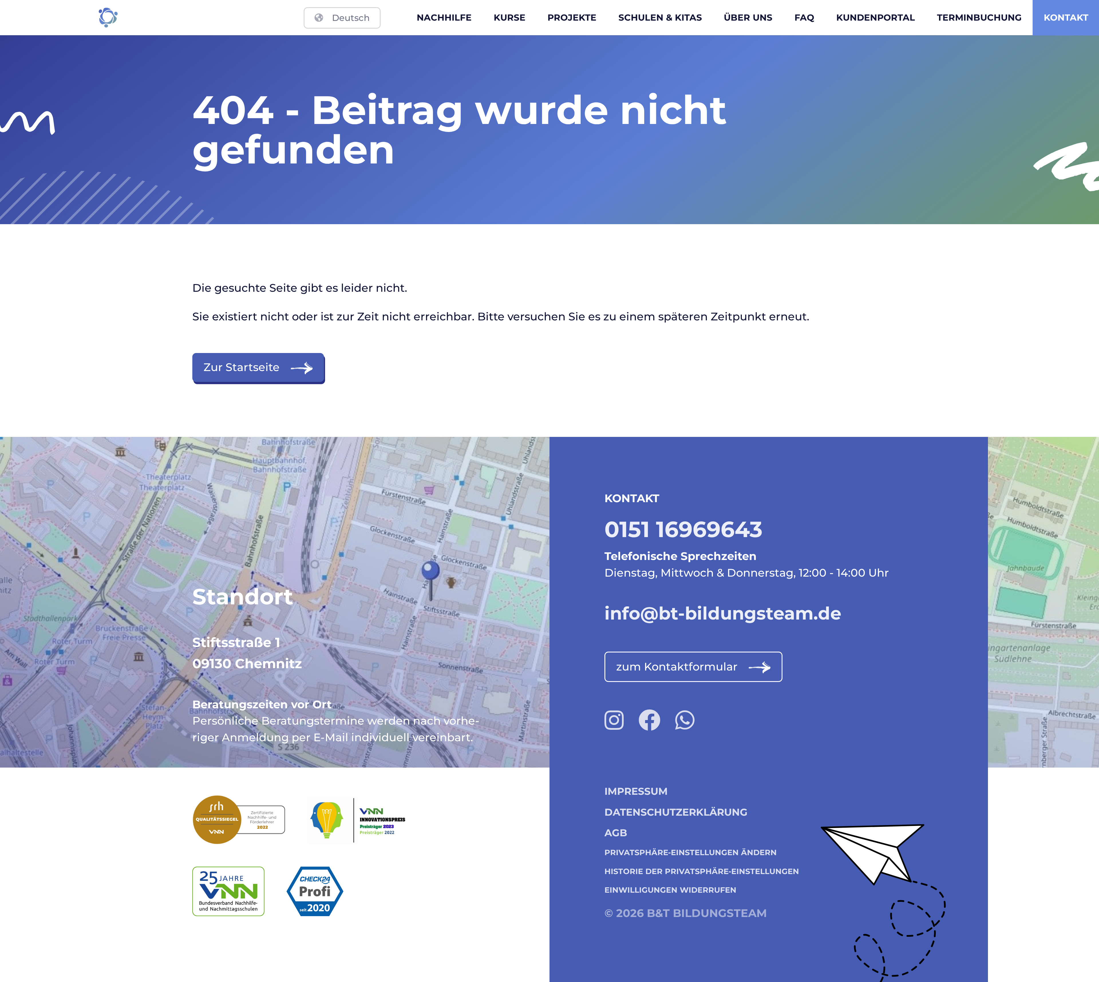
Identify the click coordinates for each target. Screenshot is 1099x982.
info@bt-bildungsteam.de (722, 613)
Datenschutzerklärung (676, 812)
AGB (615, 833)
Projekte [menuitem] (571, 17)
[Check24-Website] (325, 891)
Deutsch (351, 17)
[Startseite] (108, 17)
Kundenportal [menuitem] (875, 17)
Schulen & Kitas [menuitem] (660, 17)
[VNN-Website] (239, 891)
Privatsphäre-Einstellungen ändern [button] (690, 852)
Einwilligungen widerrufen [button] (670, 890)
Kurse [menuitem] (509, 17)
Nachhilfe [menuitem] (444, 17)
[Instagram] (614, 720)
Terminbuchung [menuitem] (979, 17)
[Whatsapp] (684, 720)
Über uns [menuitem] (748, 17)
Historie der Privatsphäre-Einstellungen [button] (701, 871)
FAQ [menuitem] (804, 17)
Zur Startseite (241, 367)
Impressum (636, 791)
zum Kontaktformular (677, 666)
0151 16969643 (683, 529)
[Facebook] (650, 720)
